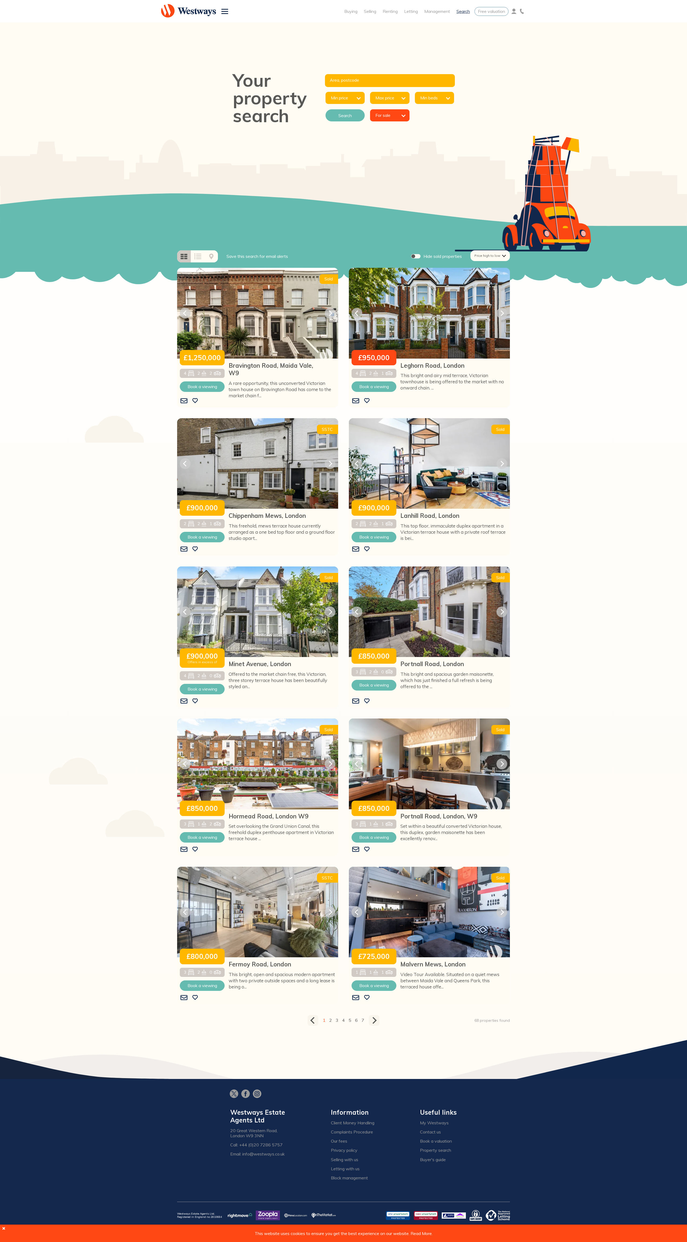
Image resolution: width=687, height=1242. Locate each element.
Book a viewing (202, 386)
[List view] (198, 256)
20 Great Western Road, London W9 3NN (253, 1133)
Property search (435, 1150)
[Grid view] (184, 256)
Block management (349, 1177)
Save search (257, 256)
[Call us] (522, 11)
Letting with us (345, 1168)
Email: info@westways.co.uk (257, 1154)
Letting (411, 11)
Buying (350, 11)
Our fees (339, 1141)
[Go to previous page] (313, 1020)
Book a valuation (436, 1141)
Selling (370, 11)
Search (463, 11)
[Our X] (235, 1094)
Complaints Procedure (352, 1132)
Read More (421, 1233)
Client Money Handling (352, 1122)
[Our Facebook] (247, 1094)
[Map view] (211, 256)
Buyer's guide (433, 1159)
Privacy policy (344, 1150)
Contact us (430, 1132)
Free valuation (491, 11)
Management (437, 11)
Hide (442, 256)
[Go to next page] (374, 1020)
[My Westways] (514, 11)
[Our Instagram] (258, 1094)
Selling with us (344, 1159)
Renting (390, 11)
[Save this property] (195, 401)
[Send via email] (184, 401)
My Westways (434, 1122)
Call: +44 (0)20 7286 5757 (256, 1144)
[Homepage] (188, 11)
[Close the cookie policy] (3, 1228)
